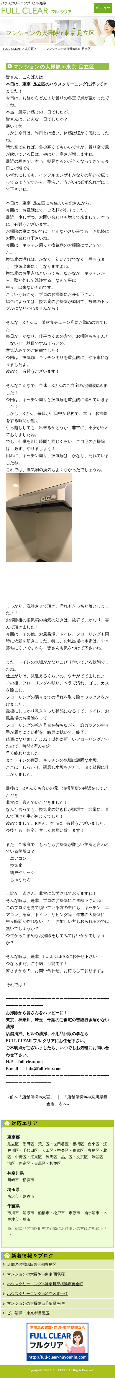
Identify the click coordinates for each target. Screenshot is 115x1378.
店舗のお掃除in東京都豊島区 (31, 1264)
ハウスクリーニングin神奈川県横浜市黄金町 (45, 1284)
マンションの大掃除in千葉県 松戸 (36, 1303)
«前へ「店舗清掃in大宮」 (31, 1097)
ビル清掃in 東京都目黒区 (28, 1313)
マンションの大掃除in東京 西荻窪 (36, 1274)
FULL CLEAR (59, 1370)
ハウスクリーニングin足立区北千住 (37, 1293)
